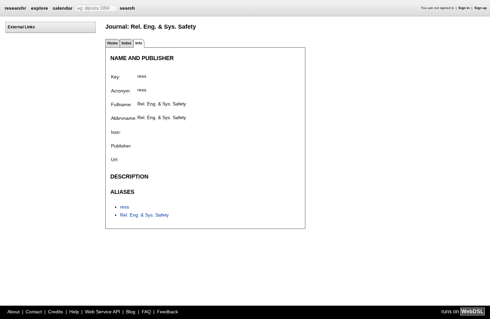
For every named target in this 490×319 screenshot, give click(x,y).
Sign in (464, 8)
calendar (62, 8)
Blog (130, 311)
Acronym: (121, 90)
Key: (115, 76)
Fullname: (121, 104)
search (127, 8)
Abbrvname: (124, 118)
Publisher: (121, 145)
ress (124, 207)
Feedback (167, 311)
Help (74, 311)
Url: (114, 159)
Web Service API (102, 311)
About (13, 311)
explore (39, 8)
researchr (15, 7)
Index (126, 43)
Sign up (480, 8)
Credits (55, 311)
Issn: (116, 132)
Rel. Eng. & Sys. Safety (144, 215)
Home (112, 43)
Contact (34, 311)
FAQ (146, 311)
